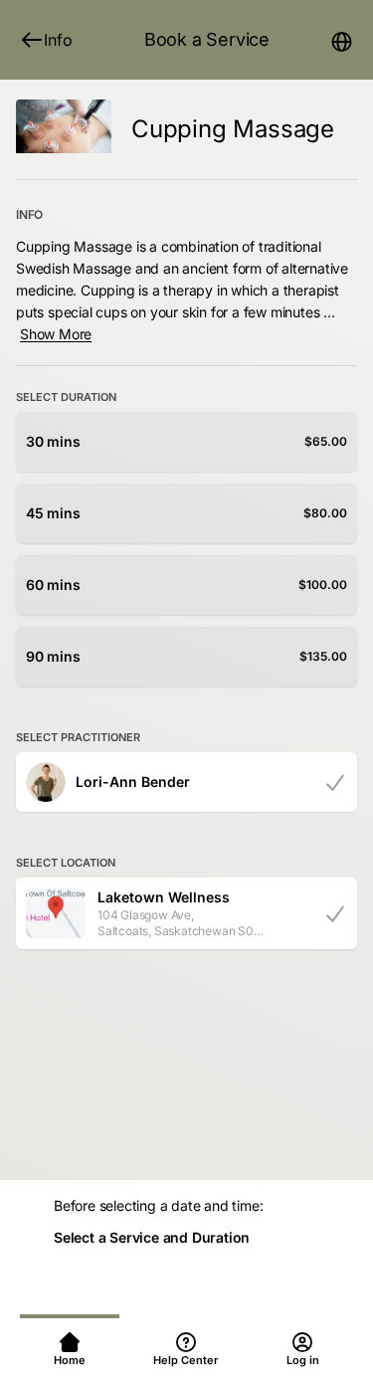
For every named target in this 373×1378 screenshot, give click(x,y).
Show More (56, 333)
